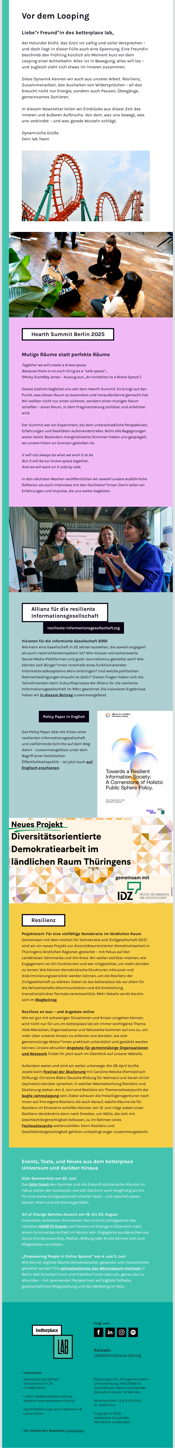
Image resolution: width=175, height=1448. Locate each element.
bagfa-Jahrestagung (40, 1095)
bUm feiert (39, 1184)
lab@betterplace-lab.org (53, 1396)
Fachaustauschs (37, 1125)
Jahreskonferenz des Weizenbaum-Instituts (100, 1268)
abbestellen (75, 1431)
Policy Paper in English (64, 716)
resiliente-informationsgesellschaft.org (83, 628)
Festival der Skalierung (64, 1071)
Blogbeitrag (46, 999)
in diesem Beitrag (56, 695)
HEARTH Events (53, 1226)
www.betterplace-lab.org (56, 1401)
